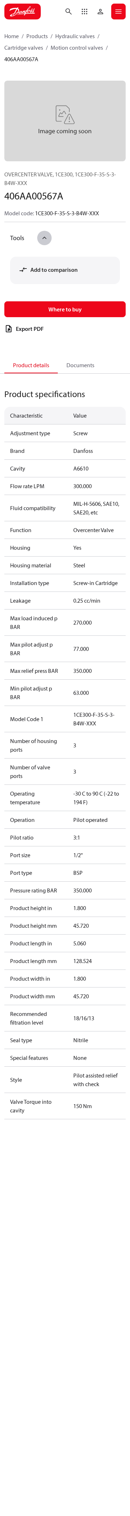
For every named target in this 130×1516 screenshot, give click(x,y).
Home (11, 36)
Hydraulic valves (75, 36)
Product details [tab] (31, 365)
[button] (84, 11)
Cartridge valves (23, 47)
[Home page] (22, 11)
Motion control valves (77, 47)
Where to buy (65, 309)
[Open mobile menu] (118, 11)
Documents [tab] (80, 365)
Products (37, 36)
